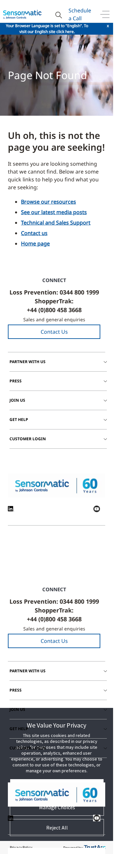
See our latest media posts (54, 212)
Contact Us (54, 331)
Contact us (34, 233)
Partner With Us (28, 361)
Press (16, 381)
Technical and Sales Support (55, 222)
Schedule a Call (80, 14)
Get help (19, 419)
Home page (35, 243)
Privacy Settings (46, 560)
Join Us (17, 400)
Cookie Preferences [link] (82, 560)
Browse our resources (48, 201)
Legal (20, 557)
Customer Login (28, 439)
